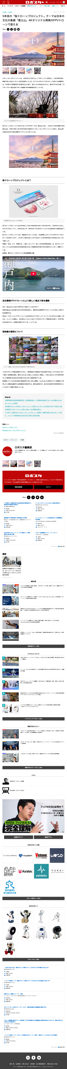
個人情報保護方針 (41, 1064)
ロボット (63, 6)
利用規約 (32, 1064)
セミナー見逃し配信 (45, 6)
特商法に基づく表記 (52, 1064)
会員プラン (48, 837)
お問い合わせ (25, 1064)
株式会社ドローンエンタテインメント (14, 430)
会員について (55, 6)
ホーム (3, 6)
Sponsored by (54, 546)
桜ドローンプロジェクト (10, 427)
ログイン (48, 487)
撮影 (23, 440)
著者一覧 (12, 1064)
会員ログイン (18, 837)
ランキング (10, 6)
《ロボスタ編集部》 (59, 433)
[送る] (15, 29)
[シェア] (11, 29)
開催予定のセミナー (32, 6)
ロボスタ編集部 (23, 447)
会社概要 (18, 1064)
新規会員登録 (18, 487)
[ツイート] (8, 29)
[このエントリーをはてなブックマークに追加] (18, 29)
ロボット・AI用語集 (20, 6)
